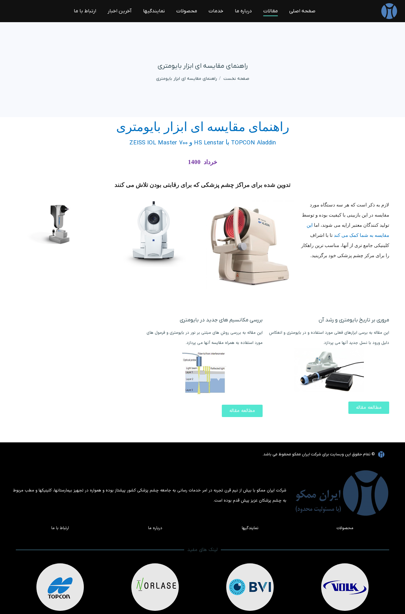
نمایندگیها (250, 528)
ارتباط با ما (60, 528)
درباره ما (155, 528)
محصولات (344, 528)
